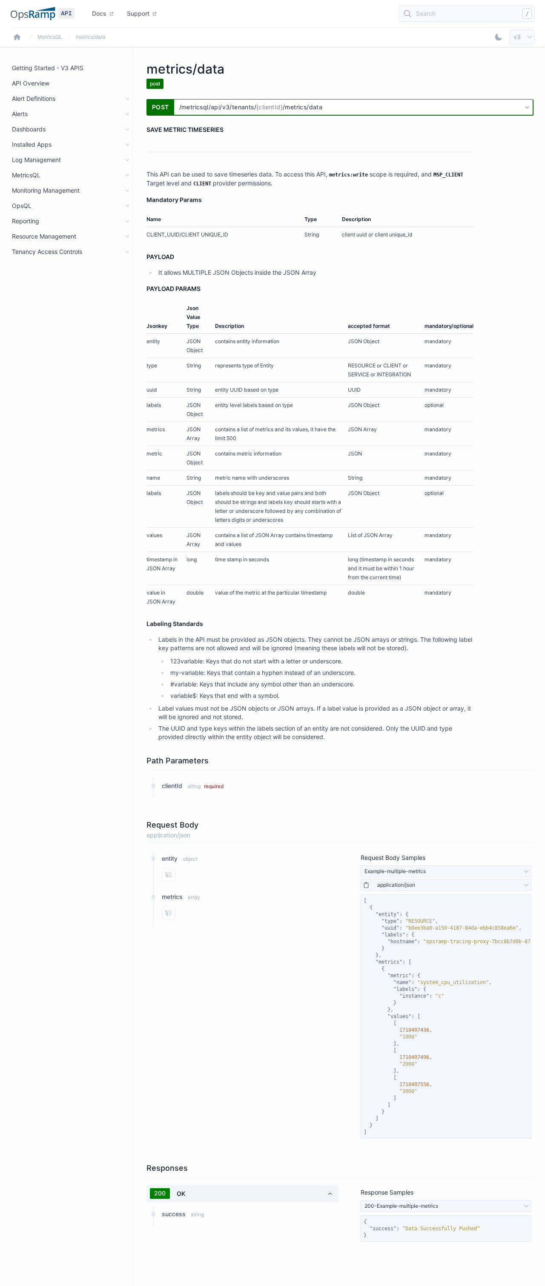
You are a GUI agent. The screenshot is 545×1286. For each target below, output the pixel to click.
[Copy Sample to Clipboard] (366, 885)
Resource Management (44, 236)
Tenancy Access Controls (47, 251)
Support (138, 13)
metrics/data (91, 37)
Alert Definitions (33, 98)
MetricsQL (49, 37)
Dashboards (29, 129)
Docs (99, 13)
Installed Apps (32, 144)
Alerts (20, 113)
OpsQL (22, 205)
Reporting (25, 221)
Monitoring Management (46, 190)
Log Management (36, 159)
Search (426, 13)
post (155, 83)
